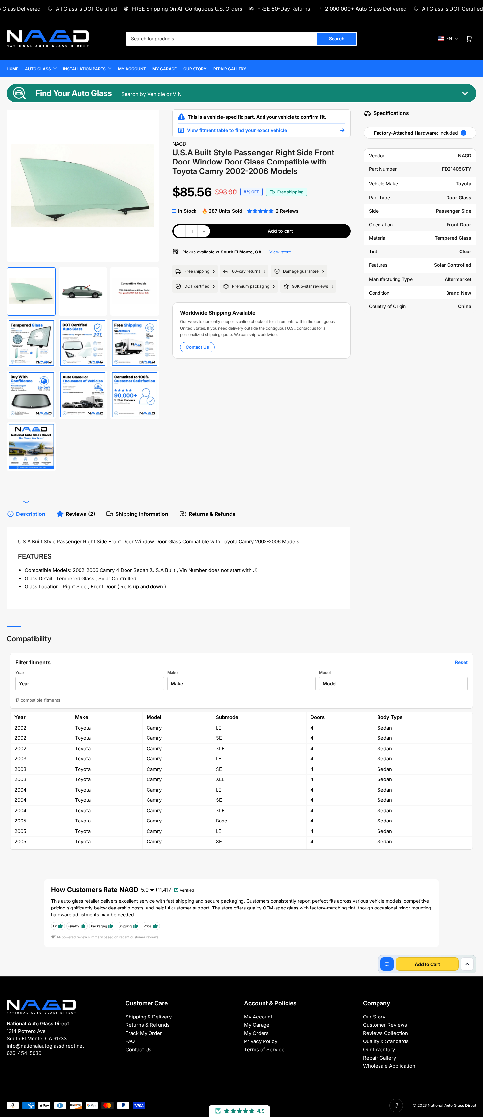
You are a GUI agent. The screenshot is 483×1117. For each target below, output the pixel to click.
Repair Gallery (229, 68)
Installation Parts (84, 68)
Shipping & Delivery (149, 1017)
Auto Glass (38, 68)
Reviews (80, 514)
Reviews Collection (385, 1033)
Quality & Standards (386, 1041)
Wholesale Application (389, 1066)
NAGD (179, 144)
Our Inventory (379, 1049)
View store (279, 251)
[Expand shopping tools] (467, 964)
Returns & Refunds (212, 514)
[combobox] (241, 39)
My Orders (256, 1033)
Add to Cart (427, 964)
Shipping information (141, 514)
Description (30, 514)
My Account (132, 68)
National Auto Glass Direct (452, 1105)
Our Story (195, 68)
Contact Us (197, 347)
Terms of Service (264, 1049)
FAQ (130, 1041)
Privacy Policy (260, 1041)
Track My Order (144, 1033)
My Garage (164, 68)
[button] (448, 38)
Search (337, 38)
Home (12, 68)
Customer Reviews (385, 1025)
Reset (461, 662)
